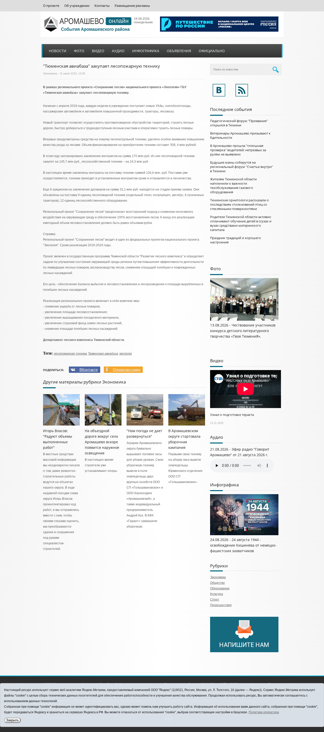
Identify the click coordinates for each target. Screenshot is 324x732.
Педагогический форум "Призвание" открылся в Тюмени (239, 123)
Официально (212, 50)
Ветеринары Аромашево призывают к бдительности (240, 135)
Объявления (179, 50)
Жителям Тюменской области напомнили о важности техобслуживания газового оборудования (233, 185)
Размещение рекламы (132, 6)
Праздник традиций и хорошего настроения (235, 240)
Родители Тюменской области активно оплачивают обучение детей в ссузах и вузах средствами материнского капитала (240, 223)
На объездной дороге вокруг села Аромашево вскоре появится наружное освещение (102, 441)
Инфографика (145, 50)
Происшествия (221, 605)
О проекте (51, 6)
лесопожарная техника (70, 353)
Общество (217, 583)
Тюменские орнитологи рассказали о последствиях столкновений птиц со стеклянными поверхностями (239, 204)
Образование (220, 588)
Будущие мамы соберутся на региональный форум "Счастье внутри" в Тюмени (241, 166)
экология (125, 353)
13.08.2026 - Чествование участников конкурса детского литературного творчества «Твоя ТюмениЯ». (242, 331)
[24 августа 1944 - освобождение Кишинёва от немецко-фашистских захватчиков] (244, 534)
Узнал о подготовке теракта (232, 414)
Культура (216, 594)
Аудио (118, 50)
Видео (98, 50)
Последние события (231, 109)
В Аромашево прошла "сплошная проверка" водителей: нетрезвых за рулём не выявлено (238, 150)
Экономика (50, 73)
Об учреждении (76, 6)
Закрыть (12, 720)
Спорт (214, 599)
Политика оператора (264, 712)
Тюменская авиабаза (103, 353)
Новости (57, 50)
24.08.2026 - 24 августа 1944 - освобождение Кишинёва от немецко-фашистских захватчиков (243, 545)
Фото (79, 50)
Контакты (102, 6)
